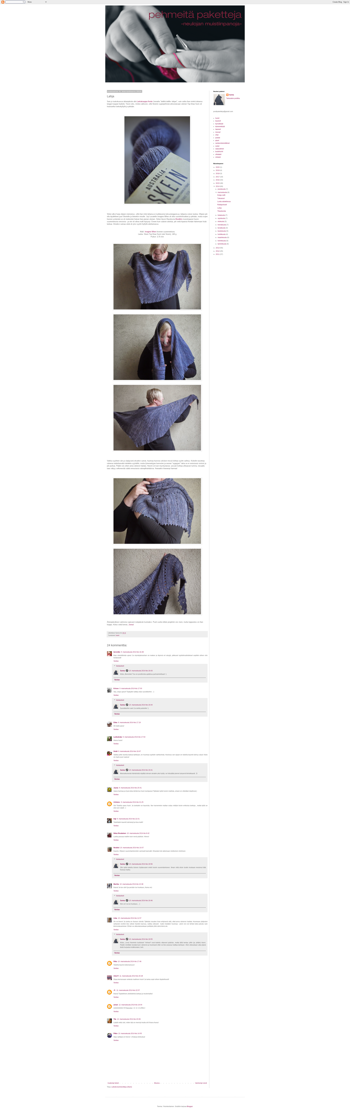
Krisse (116, 688)
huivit (117, 635)
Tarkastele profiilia (233, 98)
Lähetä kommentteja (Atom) (121, 1087)
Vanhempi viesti (201, 1083)
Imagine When (150, 232)
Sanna (122, 671)
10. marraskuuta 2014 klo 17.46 (129, 961)
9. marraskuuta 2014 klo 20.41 (130, 788)
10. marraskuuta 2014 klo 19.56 (141, 864)
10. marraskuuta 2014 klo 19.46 (141, 900)
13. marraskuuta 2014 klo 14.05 (130, 1033)
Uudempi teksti (113, 1083)
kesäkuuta (222, 228)
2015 (218, 183)
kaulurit (218, 121)
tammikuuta (222, 244)
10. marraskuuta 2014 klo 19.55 (141, 939)
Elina (115, 722)
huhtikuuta (222, 234)
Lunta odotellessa (224, 201)
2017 (218, 177)
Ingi (114, 819)
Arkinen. (116, 802)
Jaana (115, 788)
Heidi (115, 751)
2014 (218, 186)
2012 (218, 251)
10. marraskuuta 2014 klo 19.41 (141, 770)
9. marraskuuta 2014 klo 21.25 (132, 802)
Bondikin (179, 219)
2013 (218, 248)
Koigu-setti (221, 195)
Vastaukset (120, 666)
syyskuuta (221, 218)
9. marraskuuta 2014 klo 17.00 (130, 688)
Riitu (115, 961)
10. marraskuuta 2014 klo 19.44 (141, 705)
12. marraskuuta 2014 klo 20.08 (129, 1019)
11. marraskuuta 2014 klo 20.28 (131, 976)
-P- (114, 990)
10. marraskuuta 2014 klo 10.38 (131, 884)
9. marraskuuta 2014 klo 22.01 (128, 819)
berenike (116, 652)
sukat (217, 146)
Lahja (219, 208)
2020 (218, 167)
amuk (115, 1005)
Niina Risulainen (119, 833)
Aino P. (116, 976)
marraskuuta (222, 192)
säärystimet (219, 149)
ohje (217, 135)
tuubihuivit (219, 151)
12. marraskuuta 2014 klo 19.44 (130, 1005)
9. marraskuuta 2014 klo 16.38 (132, 652)
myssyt (217, 132)
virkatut (218, 157)
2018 (218, 173)
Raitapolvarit (222, 205)
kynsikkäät (219, 124)
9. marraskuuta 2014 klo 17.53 (134, 737)
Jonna (131, 625)
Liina (115, 918)
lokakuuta (221, 215)
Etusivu (157, 1083)
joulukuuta (222, 189)
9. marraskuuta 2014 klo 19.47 (129, 751)
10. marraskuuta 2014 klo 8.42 (138, 833)
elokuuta (221, 221)
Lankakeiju (117, 737)
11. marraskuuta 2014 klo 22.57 (128, 990)
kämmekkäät (220, 126)
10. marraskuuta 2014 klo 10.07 (132, 848)
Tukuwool (221, 198)
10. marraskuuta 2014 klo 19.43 (141, 671)
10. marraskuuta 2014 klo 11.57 (129, 918)
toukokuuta (222, 231)
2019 (218, 170)
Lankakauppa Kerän (145, 101)
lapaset (218, 129)
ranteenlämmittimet (222, 143)
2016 (218, 180)
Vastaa (116, 661)
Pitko (115, 1033)
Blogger (190, 1106)
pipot (217, 140)
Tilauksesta (221, 211)
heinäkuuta (222, 225)
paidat (217, 138)
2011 (218, 254)
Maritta (116, 884)
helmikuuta (222, 241)
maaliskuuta (222, 237)
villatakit (218, 154)
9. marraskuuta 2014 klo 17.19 (129, 722)
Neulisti (116, 848)
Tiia (114, 1019)
